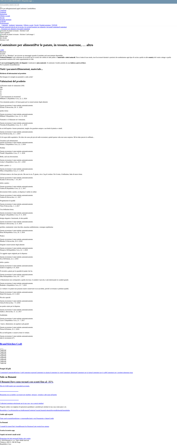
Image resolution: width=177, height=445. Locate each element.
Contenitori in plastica (43, 372)
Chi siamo (8, 426)
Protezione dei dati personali (9, 438)
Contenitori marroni (29, 372)
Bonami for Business (26, 426)
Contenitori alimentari (70, 372)
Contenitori (63, 27)
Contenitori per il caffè (99, 372)
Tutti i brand (16, 426)
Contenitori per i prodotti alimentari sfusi (120, 372)
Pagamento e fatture (42, 418)
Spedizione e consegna (19, 418)
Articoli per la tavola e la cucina (20, 27)
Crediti (51, 418)
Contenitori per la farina (84, 372)
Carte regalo (37, 426)
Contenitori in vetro (56, 372)
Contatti (2, 426)
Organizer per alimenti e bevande (41, 27)
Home (2, 27)
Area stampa (45, 426)
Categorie (7, 27)
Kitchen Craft (19, 372)
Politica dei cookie (24, 438)
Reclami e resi (31, 418)
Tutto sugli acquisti (6, 418)
